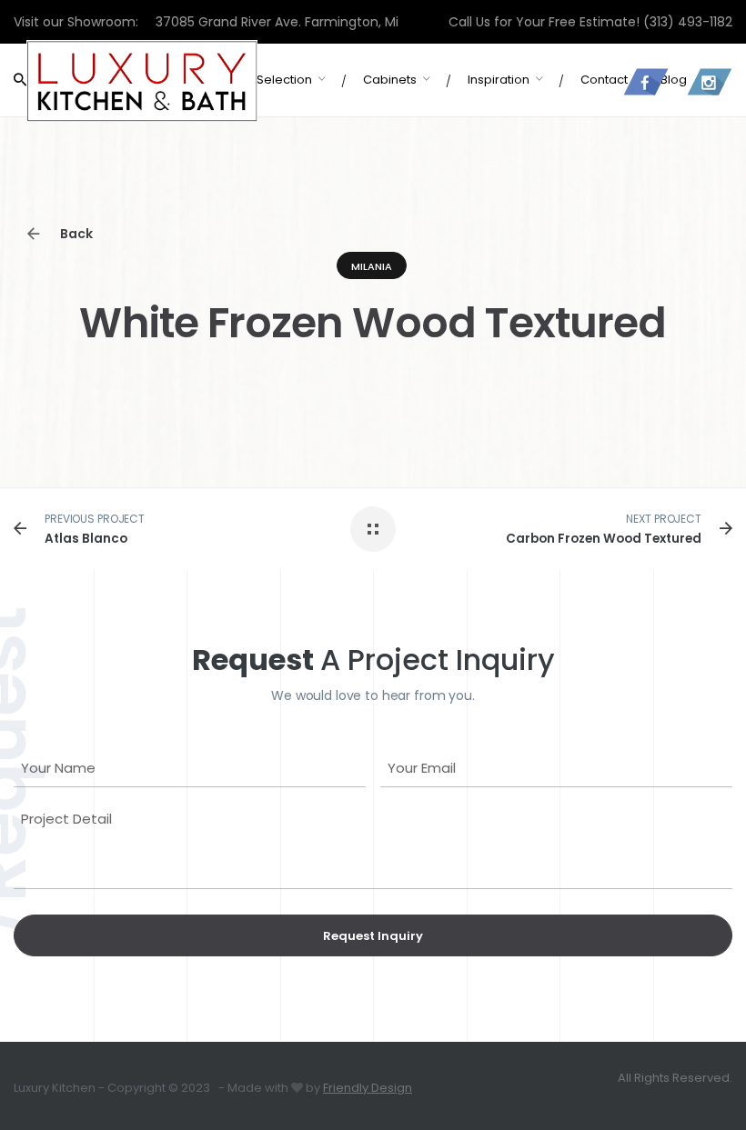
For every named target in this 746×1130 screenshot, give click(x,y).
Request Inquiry (373, 936)
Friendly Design (367, 1087)
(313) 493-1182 (687, 22)
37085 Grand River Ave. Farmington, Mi (277, 22)
